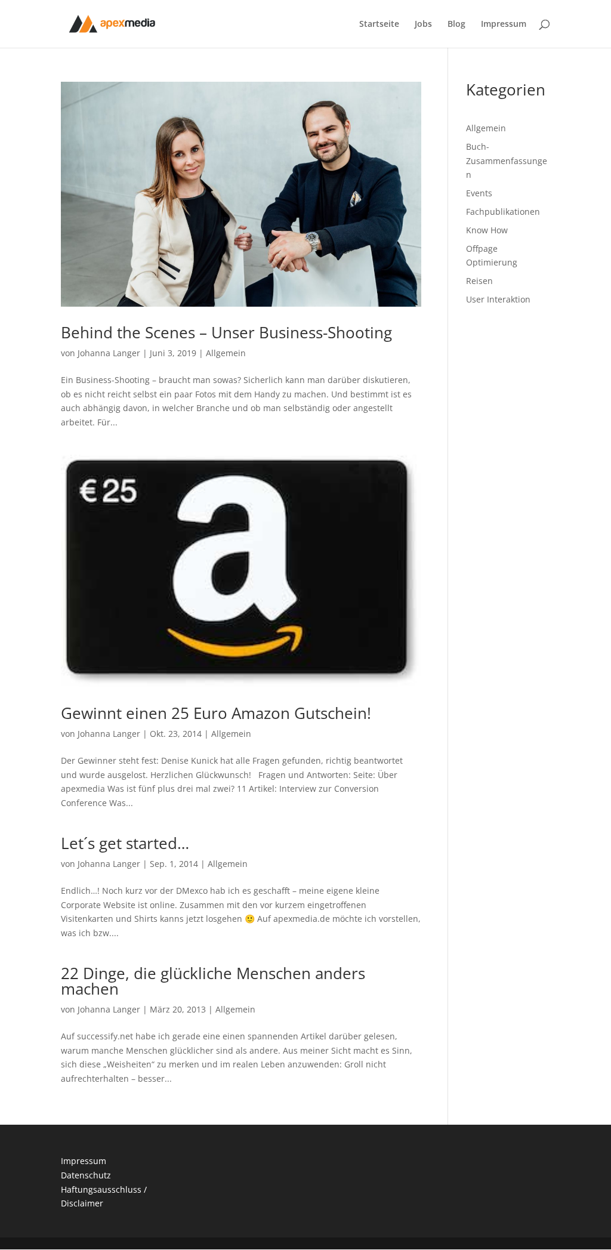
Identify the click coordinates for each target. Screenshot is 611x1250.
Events (479, 193)
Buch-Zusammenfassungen (506, 161)
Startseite (379, 24)
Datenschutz (86, 1175)
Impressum (503, 24)
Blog (456, 24)
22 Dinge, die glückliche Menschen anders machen (213, 980)
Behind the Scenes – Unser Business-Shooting (226, 332)
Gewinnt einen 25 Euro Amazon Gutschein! (216, 713)
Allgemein (226, 353)
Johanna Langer (109, 353)
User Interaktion (498, 299)
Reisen (479, 280)
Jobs (423, 24)
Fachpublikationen (503, 211)
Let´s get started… (125, 843)
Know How (487, 230)
